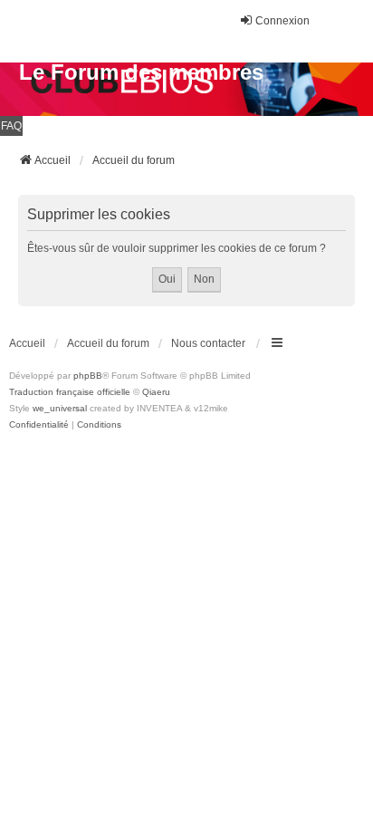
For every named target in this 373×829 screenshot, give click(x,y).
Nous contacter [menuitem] (208, 343)
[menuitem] (39, 425)
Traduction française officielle (69, 392)
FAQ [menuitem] (11, 126)
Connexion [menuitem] (282, 20)
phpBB (87, 376)
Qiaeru (156, 392)
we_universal (60, 408)
